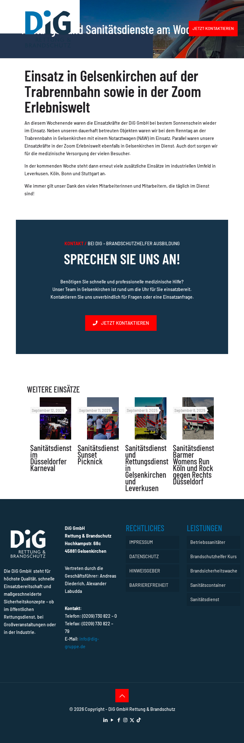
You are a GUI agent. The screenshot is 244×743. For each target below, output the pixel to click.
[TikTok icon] (138, 720)
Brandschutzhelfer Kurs (213, 556)
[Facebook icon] (118, 720)
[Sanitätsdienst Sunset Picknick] (103, 418)
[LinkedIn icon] (105, 720)
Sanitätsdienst (204, 599)
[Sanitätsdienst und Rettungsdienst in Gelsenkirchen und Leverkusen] (150, 418)
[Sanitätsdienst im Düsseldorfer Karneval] (55, 418)
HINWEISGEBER (144, 570)
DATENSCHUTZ (144, 556)
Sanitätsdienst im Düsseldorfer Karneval (50, 458)
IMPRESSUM (141, 542)
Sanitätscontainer (208, 585)
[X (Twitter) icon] (132, 720)
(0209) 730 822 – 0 (99, 616)
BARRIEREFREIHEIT (148, 585)
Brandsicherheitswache (213, 570)
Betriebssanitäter (207, 542)
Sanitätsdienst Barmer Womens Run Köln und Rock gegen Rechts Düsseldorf (193, 464)
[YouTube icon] (112, 720)
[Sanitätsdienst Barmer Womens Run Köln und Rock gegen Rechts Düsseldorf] (198, 418)
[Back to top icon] (122, 695)
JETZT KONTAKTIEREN (213, 28)
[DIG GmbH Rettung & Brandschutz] (48, 28)
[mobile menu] (170, 28)
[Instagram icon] (125, 720)
